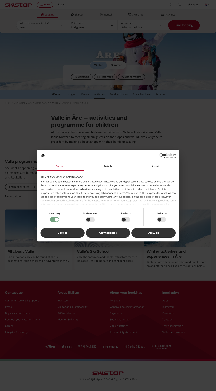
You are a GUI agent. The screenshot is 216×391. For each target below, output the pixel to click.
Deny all (62, 233)
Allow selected (108, 233)
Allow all (153, 233)
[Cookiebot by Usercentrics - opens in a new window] (162, 155)
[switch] (90, 219)
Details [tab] (108, 166)
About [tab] (155, 166)
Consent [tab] (60, 166)
